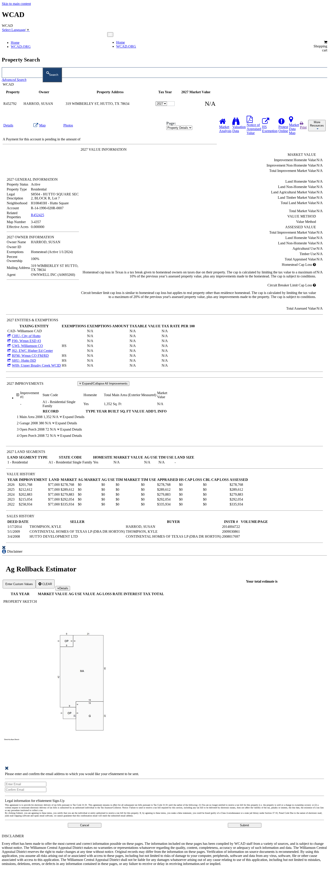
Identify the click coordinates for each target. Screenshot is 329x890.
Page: (171, 123)
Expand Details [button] (73, 417)
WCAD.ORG (21, 47)
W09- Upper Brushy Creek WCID (36, 365)
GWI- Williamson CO (27, 346)
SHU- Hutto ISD (24, 360)
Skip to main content (16, 4)
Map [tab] (42, 125)
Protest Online (283, 129)
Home (15, 42)
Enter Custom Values (19, 584)
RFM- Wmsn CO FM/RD (30, 355)
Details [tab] (8, 125)
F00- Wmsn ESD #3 (26, 341)
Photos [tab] (68, 125)
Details (63, 588)
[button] (320, 46)
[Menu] (110, 34)
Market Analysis (225, 129)
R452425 (37, 215)
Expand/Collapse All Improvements (104, 383)
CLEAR (46, 584)
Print (303, 127)
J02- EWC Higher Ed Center (32, 351)
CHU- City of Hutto (26, 336)
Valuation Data (239, 129)
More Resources (317, 123)
